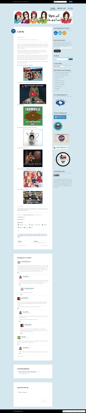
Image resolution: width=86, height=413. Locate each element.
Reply (18, 272)
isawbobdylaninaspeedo (26, 261)
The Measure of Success (59, 82)
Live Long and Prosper (21, 245)
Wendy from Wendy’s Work (28, 214)
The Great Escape (58, 86)
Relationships (35, 235)
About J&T (61, 8)
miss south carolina (29, 235)
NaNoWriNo (38, 242)
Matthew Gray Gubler (31, 169)
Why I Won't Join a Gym (59, 80)
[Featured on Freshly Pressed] (60, 119)
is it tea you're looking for (36, 234)
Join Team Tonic (59, 40)
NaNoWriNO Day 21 (20, 219)
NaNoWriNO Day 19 (20, 217)
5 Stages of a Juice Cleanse (60, 84)
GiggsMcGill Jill (24, 297)
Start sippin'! (57, 51)
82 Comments (20, 242)
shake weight (41, 235)
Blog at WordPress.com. (18, 411)
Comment (44, 401)
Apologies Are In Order (59, 76)
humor (30, 234)
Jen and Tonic (26, 276)
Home (53, 8)
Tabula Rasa (57, 88)
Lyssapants (23, 336)
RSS (69, 8)
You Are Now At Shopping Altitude (61, 74)
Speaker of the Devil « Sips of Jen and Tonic (27, 371)
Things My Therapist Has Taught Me (61, 73)
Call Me (20, 31)
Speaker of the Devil (45, 245)
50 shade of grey (22, 234)
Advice (35, 242)
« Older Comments (20, 356)
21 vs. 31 (57, 90)
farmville (27, 234)
